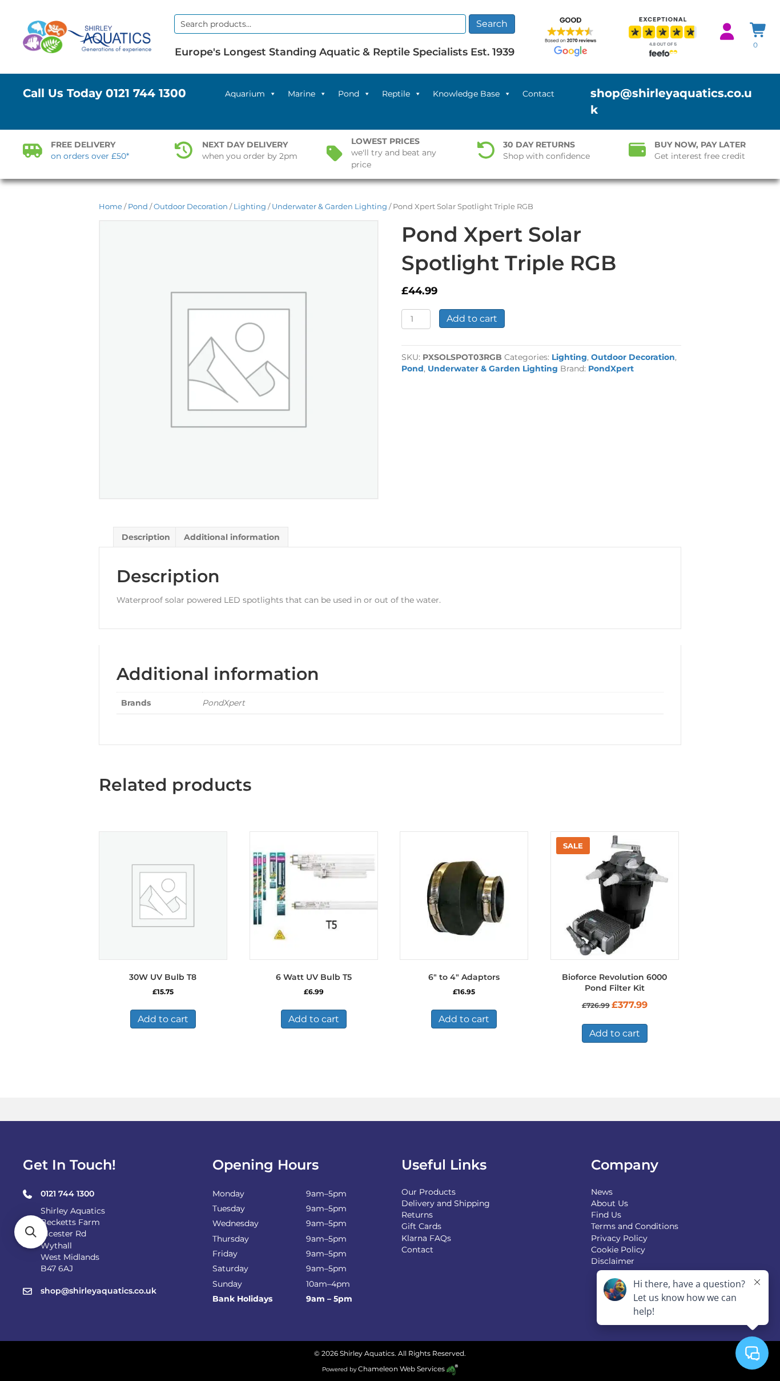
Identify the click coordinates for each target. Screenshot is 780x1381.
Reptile (396, 94)
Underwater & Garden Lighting (329, 206)
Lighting (250, 206)
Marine (301, 94)
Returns (417, 1215)
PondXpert (611, 368)
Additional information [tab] (232, 537)
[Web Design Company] (451, 1368)
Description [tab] (146, 537)
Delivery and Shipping (445, 1203)
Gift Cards (421, 1226)
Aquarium (245, 94)
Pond (348, 94)
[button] (30, 1231)
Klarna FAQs (426, 1238)
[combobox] (319, 24)
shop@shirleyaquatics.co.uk (98, 1291)
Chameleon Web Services (401, 1368)
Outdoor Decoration (191, 206)
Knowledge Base (466, 94)
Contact (538, 94)
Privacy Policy (619, 1238)
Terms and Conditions (634, 1226)
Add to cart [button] (163, 1019)
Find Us (606, 1215)
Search (492, 23)
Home (110, 206)
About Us (609, 1203)
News (602, 1192)
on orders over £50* (90, 156)
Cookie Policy (618, 1249)
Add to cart (472, 318)
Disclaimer (612, 1261)
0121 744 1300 (146, 93)
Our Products (428, 1192)
